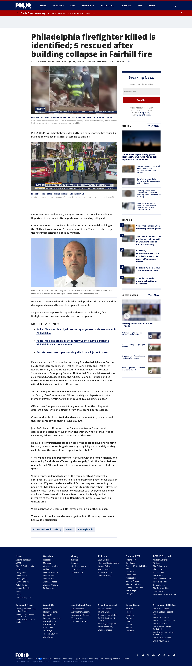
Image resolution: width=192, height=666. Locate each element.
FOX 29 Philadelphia (38, 61)
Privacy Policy (144, 112)
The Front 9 (158, 575)
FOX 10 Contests (105, 608)
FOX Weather (48, 588)
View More (153, 125)
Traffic (18, 594)
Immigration (21, 572)
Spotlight (129, 593)
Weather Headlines (51, 566)
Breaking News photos (107, 623)
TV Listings (47, 630)
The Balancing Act (160, 566)
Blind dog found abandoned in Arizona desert (133, 369)
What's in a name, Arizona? (164, 594)
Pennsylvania (85, 529)
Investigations (131, 578)
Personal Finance (78, 569)
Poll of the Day (22, 585)
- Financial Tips (77, 572)
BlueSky (129, 627)
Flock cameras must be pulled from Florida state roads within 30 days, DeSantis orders (147, 206)
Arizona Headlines (23, 560)
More (152, 5)
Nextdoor (130, 630)
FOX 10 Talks (158, 572)
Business (74, 560)
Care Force (130, 563)
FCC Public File (49, 624)
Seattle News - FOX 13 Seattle (25, 620)
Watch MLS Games (161, 641)
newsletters (174, 655)
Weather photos (105, 630)
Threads (129, 624)
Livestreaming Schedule (81, 615)
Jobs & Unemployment (80, 566)
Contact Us (48, 615)
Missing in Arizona (133, 584)
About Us (48, 605)
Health (18, 569)
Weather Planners (50, 572)
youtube (153, 655)
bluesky (164, 655)
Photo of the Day (105, 626)
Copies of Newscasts (52, 618)
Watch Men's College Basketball (162, 627)
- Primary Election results (108, 563)
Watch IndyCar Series (162, 623)
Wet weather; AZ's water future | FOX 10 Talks (132, 334)
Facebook (130, 618)
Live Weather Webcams (81, 612)
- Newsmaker (103, 569)
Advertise (47, 608)
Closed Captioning (50, 612)
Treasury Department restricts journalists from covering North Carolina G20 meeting (148, 193)
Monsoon (47, 563)
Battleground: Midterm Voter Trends (137, 324)
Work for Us (48, 637)
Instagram (130, 615)
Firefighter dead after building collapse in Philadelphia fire (58, 194)
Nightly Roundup (23, 582)
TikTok (128, 612)
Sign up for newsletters (108, 615)
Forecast (47, 560)
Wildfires (46, 569)
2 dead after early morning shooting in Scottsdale (146, 281)
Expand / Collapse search (174, 6)
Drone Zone (131, 574)
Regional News (24, 605)
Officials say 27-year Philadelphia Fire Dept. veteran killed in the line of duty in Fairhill (71, 117)
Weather (48, 556)
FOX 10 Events (104, 612)
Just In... (126, 125)
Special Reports (132, 590)
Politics (102, 556)
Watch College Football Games (163, 613)
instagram (148, 655)
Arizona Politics (104, 566)
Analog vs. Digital (160, 560)
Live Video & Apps (81, 605)
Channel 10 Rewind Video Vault (136, 567)
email (169, 655)
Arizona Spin (131, 560)
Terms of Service (143, 115)
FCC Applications (50, 621)
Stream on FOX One (164, 605)
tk (159, 655)
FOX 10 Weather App (79, 621)
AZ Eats (156, 563)
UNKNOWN (158, 591)
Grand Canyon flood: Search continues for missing (133, 357)
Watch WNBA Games (162, 637)
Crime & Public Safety (25, 566)
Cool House (131, 571)
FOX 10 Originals (162, 556)
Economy (74, 563)
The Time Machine (161, 588)
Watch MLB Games (161, 617)
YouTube (129, 608)
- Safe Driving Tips (23, 597)
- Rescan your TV (50, 634)
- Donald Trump (105, 575)
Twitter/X (129, 621)
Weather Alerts (49, 575)
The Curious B (159, 569)
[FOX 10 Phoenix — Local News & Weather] (24, 5)
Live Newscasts (77, 608)
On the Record (159, 585)
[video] (141, 310)
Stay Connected (107, 605)
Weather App (48, 578)
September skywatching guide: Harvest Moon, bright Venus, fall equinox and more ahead (139, 157)
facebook (138, 655)
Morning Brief (21, 578)
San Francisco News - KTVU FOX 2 (25, 615)
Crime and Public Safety (57, 61)
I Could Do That (160, 582)
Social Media (133, 605)
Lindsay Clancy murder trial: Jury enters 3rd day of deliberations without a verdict (148, 169)
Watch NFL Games (161, 608)
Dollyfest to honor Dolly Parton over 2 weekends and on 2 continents (148, 181)
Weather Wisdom (50, 585)
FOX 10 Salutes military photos (108, 619)
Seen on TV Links (23, 588)
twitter (143, 655)
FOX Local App (77, 618)
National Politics (105, 572)
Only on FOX (133, 556)
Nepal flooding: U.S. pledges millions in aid (133, 345)
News (69, 529)
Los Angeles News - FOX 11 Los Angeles (26, 609)
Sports (18, 591)
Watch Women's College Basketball (163, 633)
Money (74, 556)
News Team (48, 627)
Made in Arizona (132, 581)
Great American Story (162, 578)
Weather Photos (50, 582)
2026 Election (103, 560)
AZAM (18, 563)
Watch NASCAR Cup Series (164, 620)
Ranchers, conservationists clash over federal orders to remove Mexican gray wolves (147, 256)
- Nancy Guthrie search (135, 587)
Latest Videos (130, 294)
